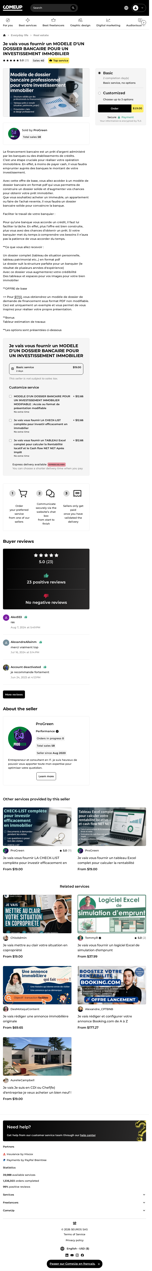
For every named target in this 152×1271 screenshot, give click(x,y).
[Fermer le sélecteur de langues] (98, 1264)
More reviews (14, 694)
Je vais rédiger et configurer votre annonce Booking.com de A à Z (105, 1018)
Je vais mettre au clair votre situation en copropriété (35, 947)
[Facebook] (82, 1255)
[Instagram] (77, 1255)
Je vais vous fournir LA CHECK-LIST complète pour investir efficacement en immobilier (35, 863)
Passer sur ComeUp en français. (72, 1263)
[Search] (73, 8)
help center (88, 1135)
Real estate (41, 35)
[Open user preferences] (142, 7)
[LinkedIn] (66, 1255)
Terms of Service (74, 1234)
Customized (114, 93)
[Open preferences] (126, 8)
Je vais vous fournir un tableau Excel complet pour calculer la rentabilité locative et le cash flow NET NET (107, 863)
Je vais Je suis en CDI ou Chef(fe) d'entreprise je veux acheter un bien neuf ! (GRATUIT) (37, 1092)
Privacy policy (75, 1240)
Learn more (46, 776)
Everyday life (19, 35)
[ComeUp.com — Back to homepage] (12, 8)
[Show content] (144, 1195)
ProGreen (40, 130)
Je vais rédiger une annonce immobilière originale (35, 1018)
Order (114, 108)
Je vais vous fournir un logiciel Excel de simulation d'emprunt (109, 947)
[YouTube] (72, 1255)
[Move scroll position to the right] (143, 22)
